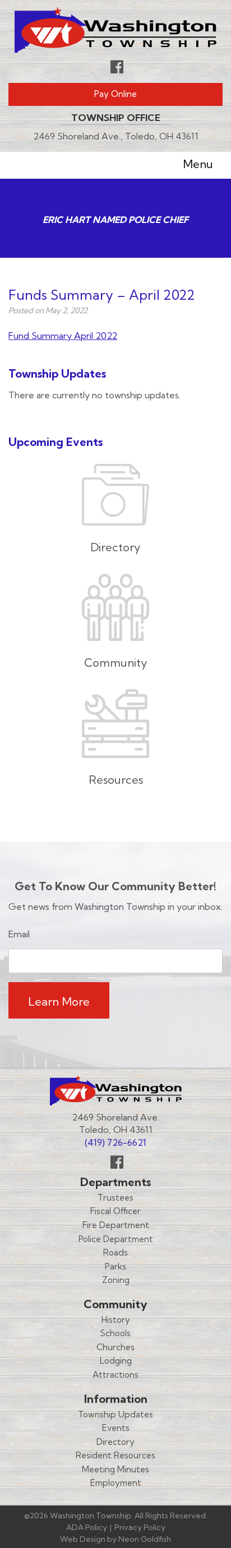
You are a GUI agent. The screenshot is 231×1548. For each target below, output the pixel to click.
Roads (115, 1252)
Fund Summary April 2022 (62, 335)
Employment (115, 1482)
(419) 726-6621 (115, 1142)
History (115, 1319)
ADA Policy (86, 1527)
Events (116, 1428)
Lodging (116, 1360)
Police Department (115, 1239)
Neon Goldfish (144, 1539)
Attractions (115, 1374)
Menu (198, 164)
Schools (115, 1333)
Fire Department (115, 1225)
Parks (115, 1266)
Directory (115, 1442)
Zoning (116, 1280)
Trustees (115, 1197)
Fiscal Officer (115, 1211)
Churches (115, 1347)
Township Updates (115, 1414)
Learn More (59, 1001)
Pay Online (115, 94)
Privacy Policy (139, 1527)
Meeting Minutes (115, 1469)
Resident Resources (115, 1455)
